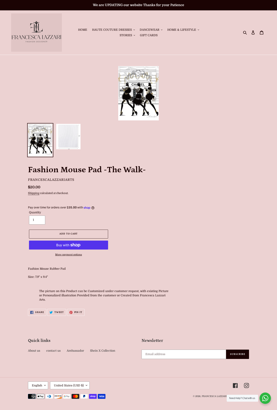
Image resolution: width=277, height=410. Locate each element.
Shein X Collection (102, 350)
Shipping (33, 193)
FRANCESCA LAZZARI (214, 396)
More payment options (68, 254)
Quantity (35, 212)
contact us (53, 350)
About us (34, 350)
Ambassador (75, 350)
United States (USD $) (69, 385)
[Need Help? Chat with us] (265, 398)
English (37, 385)
